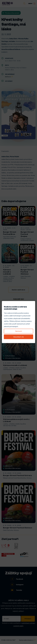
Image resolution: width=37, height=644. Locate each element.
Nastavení (18, 331)
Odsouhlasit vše (18, 337)
